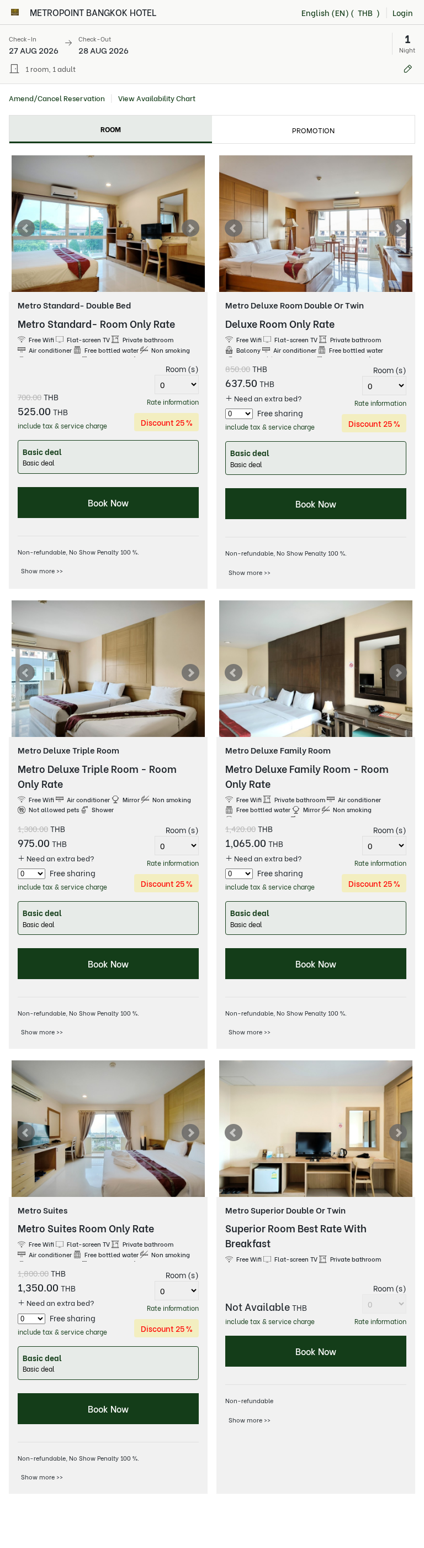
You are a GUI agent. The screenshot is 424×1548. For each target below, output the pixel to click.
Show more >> (42, 570)
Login (403, 12)
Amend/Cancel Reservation (57, 98)
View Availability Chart (156, 98)
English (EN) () (340, 12)
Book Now (108, 502)
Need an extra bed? (267, 398)
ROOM (110, 128)
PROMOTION (313, 129)
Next (190, 228)
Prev (26, 228)
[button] (212, 44)
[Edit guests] (408, 68)
